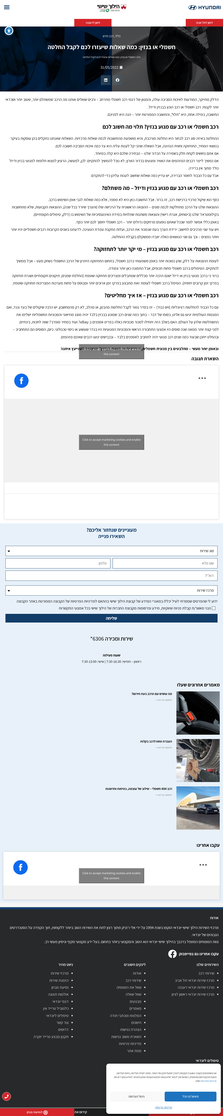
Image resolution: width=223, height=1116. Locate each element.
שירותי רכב (206, 973)
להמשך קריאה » (164, 700)
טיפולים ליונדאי (57, 1015)
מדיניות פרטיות (130, 1043)
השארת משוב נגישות (126, 1036)
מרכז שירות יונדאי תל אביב (194, 980)
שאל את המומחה (129, 987)
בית (138, 57)
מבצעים (135, 1001)
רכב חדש (108, 36)
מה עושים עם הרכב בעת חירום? (152, 694)
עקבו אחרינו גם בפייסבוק (199, 953)
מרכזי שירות (60, 973)
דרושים (63, 1029)
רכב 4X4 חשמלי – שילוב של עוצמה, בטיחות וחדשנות (138, 789)
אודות (137, 973)
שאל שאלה (133, 994)
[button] (6, 7)
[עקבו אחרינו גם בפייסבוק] (172, 954)
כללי (117, 36)
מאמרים (135, 1008)
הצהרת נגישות (130, 1029)
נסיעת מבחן (60, 987)
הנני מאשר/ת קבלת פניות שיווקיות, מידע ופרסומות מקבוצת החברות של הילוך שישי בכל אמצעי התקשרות (135, 608)
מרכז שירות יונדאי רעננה (196, 987)
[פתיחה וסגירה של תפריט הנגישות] (9, 30)
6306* (97, 638)
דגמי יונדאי (60, 1001)
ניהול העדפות (136, 1096)
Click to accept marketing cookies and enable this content (111, 351)
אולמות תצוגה (58, 994)
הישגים (136, 1022)
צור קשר (62, 1022)
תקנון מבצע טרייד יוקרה (51, 1036)
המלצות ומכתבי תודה (125, 1015)
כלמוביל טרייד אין (56, 1008)
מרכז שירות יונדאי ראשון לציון (193, 994)
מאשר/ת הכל (190, 1096)
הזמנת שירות (59, 980)
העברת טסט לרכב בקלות (156, 741)
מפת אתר (134, 1050)
